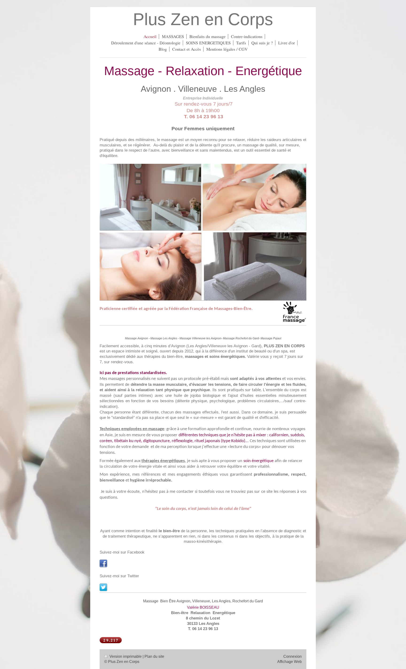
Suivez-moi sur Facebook (122, 552)
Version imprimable (126, 656)
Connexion (292, 656)
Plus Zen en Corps (203, 19)
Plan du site (154, 656)
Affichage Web (289, 662)
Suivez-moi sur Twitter (119, 576)
